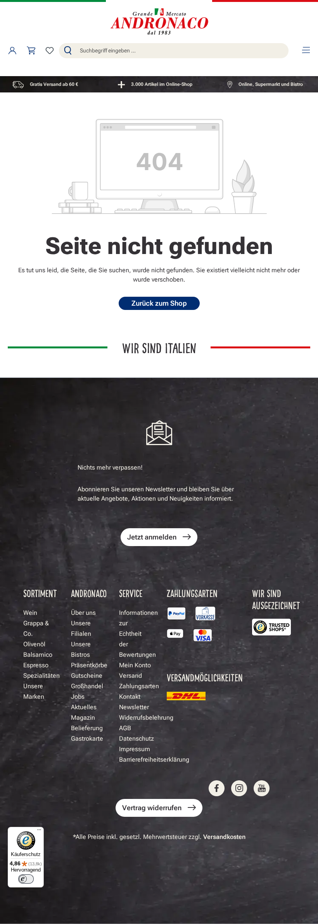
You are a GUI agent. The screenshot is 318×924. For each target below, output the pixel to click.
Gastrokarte (87, 738)
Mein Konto (135, 665)
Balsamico (37, 654)
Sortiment (40, 593)
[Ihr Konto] (12, 50)
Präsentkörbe (89, 665)
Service (130, 593)
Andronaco (89, 593)
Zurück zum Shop (159, 303)
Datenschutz (136, 738)
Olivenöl (34, 644)
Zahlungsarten (139, 686)
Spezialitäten (41, 675)
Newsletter (134, 707)
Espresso (35, 665)
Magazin (83, 717)
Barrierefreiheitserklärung (154, 759)
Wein (30, 612)
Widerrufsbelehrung (146, 717)
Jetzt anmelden (151, 537)
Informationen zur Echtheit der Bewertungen (138, 633)
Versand (130, 675)
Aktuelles (84, 707)
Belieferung (87, 728)
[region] (159, 84)
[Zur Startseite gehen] (159, 22)
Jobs (78, 696)
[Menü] (305, 50)
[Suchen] (68, 50)
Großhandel (87, 686)
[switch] (26, 879)
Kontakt (129, 696)
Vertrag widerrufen (151, 808)
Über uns (83, 612)
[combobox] (182, 50)
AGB (125, 728)
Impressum (134, 749)
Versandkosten (224, 836)
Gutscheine (86, 675)
